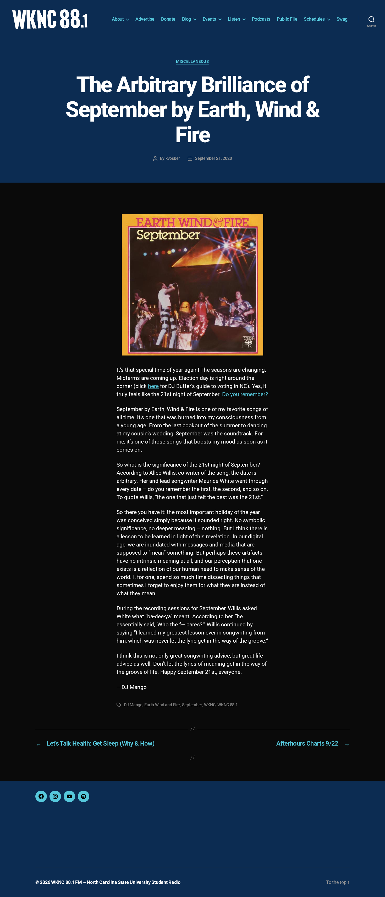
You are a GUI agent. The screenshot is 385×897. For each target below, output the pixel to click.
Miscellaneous (192, 61)
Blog (186, 19)
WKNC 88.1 (227, 704)
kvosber (173, 158)
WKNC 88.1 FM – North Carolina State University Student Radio (115, 882)
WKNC (210, 704)
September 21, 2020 (213, 158)
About (118, 19)
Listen (234, 19)
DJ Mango (133, 704)
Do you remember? (245, 394)
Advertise (145, 19)
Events (209, 19)
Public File (287, 19)
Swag (342, 19)
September (192, 704)
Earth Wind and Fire (162, 704)
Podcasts (261, 19)
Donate (168, 19)
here (153, 386)
